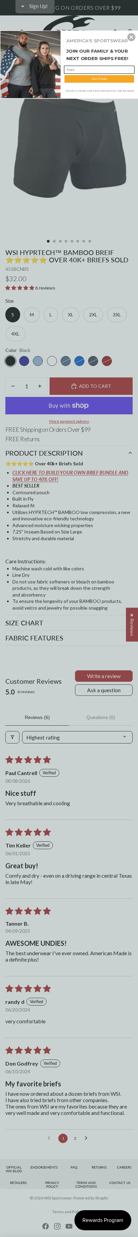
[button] (131, 37)
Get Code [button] (99, 78)
